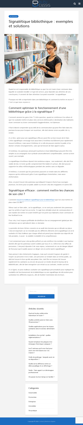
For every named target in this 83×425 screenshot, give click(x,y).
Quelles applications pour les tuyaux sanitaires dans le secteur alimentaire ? (41, 328)
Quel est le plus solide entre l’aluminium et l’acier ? (38, 314)
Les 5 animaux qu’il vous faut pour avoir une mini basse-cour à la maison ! (40, 350)
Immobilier (32, 406)
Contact (41, 421)
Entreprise (32, 402)
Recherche (41, 296)
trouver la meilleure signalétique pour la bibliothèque (36, 199)
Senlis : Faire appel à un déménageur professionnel (41, 371)
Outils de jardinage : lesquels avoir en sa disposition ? (41, 358)
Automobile (33, 393)
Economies (32, 397)
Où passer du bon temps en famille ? (41, 376)
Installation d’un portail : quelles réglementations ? (40, 336)
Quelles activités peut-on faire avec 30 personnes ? (41, 320)
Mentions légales (50, 421)
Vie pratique (13, 16)
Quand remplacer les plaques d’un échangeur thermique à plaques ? (40, 342)
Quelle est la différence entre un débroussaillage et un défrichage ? (40, 364)
